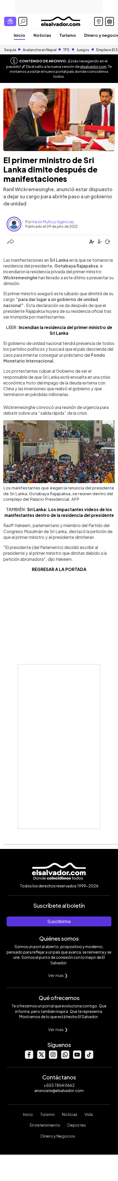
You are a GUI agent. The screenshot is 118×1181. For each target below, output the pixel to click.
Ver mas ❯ (58, 975)
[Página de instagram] (53, 1057)
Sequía (10, 50)
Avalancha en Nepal (40, 50)
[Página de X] (40, 1057)
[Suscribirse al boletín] (10, 21)
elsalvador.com (93, 66)
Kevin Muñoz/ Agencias (53, 221)
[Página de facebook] (28, 1057)
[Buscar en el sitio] (22, 21)
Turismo (67, 35)
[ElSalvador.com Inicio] (60, 20)
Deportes (77, 1124)
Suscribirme (59, 921)
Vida (89, 1114)
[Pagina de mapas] (98, 21)
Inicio (19, 35)
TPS (66, 50)
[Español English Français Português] (109, 21)
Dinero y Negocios (58, 1135)
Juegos (83, 50)
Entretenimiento (45, 1124)
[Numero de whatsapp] (65, 1057)
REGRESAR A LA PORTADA (59, 569)
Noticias (42, 35)
